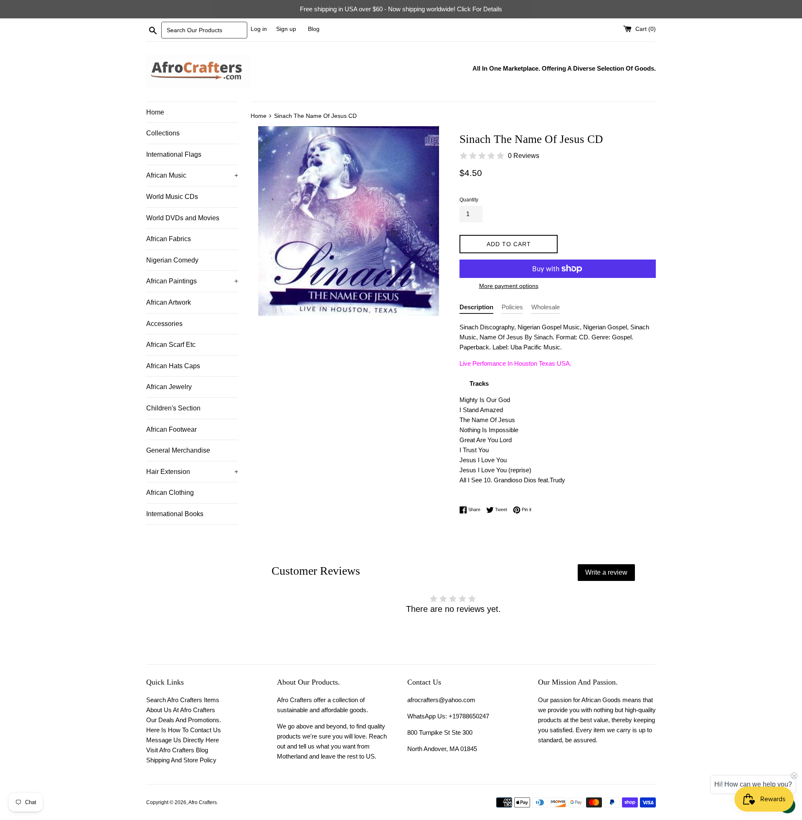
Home (155, 112)
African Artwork (168, 302)
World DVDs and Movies (182, 218)
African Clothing (170, 492)
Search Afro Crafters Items (182, 699)
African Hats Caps (173, 365)
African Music (192, 175)
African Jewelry (169, 386)
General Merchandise (178, 450)
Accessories (164, 323)
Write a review (606, 572)
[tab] (476, 308)
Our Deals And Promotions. (183, 719)
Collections (163, 133)
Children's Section (173, 408)
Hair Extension (192, 471)
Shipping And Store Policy (181, 760)
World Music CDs (172, 196)
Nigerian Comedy (172, 260)
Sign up (286, 29)
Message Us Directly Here (182, 740)
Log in (259, 29)
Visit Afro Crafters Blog (177, 750)
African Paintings (192, 281)
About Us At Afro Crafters (180, 709)
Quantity (468, 200)
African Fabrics (168, 238)
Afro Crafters (202, 802)
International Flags (173, 154)
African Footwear (171, 429)
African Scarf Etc (170, 344)
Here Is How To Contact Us (183, 729)
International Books (174, 513)
